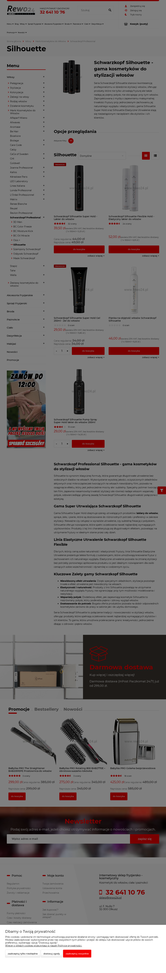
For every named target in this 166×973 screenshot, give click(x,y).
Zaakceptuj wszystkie (77, 953)
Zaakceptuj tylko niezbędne (23, 953)
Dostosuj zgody (51, 953)
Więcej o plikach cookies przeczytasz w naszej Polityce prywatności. (43, 945)
